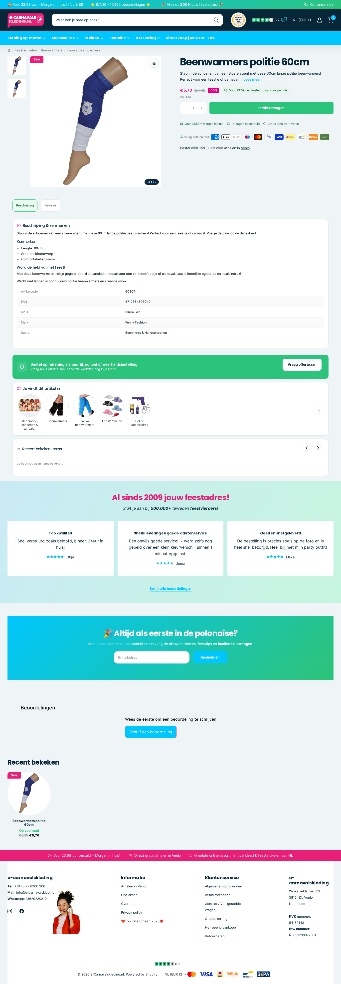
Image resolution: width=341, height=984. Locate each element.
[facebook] (21, 911)
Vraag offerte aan (302, 364)
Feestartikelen (26, 50)
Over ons (128, 904)
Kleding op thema (24, 37)
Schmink (117, 37)
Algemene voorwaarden (223, 886)
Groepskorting (216, 919)
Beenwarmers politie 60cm (29, 822)
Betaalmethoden (217, 895)
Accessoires (63, 37)
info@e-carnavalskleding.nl (37, 892)
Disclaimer (129, 895)
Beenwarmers (51, 50)
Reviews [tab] (51, 205)
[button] (201, 108)
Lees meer (252, 79)
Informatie (133, 877)
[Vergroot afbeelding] (154, 63)
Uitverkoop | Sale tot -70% (190, 37)
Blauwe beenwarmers (83, 50)
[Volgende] (318, 447)
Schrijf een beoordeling (150, 731)
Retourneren (215, 936)
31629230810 (36, 899)
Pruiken (92, 37)
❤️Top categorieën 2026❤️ (142, 921)
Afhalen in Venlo (134, 886)
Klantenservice (222, 877)
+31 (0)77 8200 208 (29, 886)
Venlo (245, 148)
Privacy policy (131, 912)
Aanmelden (210, 657)
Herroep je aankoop (220, 927)
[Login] (319, 20)
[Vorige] (306, 447)
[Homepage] (9, 50)
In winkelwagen (271, 108)
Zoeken (216, 20)
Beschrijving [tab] (25, 205)
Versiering (146, 37)
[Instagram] (9, 911)
